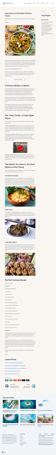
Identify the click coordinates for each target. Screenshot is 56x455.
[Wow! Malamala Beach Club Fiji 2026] (28, 404)
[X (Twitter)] (23, 380)
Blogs (38, 3)
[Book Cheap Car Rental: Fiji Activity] (28, 418)
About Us (42, 3)
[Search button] (52, 11)
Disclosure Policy (23, 443)
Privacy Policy (23, 441)
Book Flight (29, 3)
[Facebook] (6, 380)
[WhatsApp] (11, 380)
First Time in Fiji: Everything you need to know (14, 362)
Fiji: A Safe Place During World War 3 (45, 410)
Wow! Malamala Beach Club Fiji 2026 (27, 410)
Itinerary (52, 433)
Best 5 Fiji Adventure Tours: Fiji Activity (46, 437)
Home (25, 3)
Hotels (34, 3)
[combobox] (46, 11)
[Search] (50, 3)
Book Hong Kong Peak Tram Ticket (12, 373)
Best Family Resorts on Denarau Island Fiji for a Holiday (46, 436)
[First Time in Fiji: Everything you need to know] (45, 418)
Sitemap (21, 444)
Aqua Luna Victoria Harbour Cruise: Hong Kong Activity (15, 368)
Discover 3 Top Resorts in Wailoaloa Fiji (46, 440)
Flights (21, 437)
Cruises (21, 439)
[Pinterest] (52, 3)
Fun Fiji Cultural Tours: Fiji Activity (45, 439)
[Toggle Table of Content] (24, 80)
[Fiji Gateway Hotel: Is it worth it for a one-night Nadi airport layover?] (10, 404)
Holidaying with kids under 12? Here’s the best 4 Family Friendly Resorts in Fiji (46, 444)
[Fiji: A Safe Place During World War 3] (45, 404)
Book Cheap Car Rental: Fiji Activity (27, 424)
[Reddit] (19, 380)
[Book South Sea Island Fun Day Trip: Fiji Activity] (10, 418)
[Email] (27, 380)
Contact (47, 3)
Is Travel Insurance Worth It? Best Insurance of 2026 (15, 365)
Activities (46, 433)
